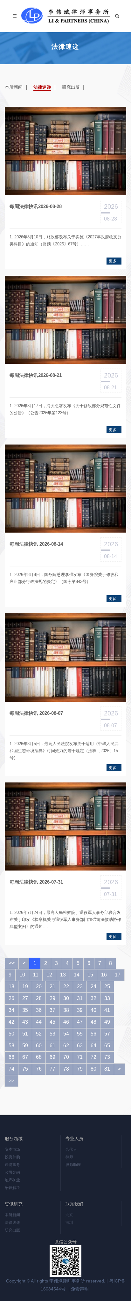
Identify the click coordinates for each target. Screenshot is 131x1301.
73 (107, 1057)
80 (93, 1069)
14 (76, 974)
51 (25, 1033)
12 (49, 974)
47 (80, 1022)
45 (52, 1022)
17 (118, 974)
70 (66, 1057)
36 (39, 1010)
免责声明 (80, 1288)
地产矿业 (12, 1180)
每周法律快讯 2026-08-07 (36, 713)
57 (107, 1033)
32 (93, 998)
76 (39, 1069)
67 (25, 1057)
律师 (69, 1157)
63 (80, 1045)
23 (80, 986)
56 (93, 1033)
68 (39, 1057)
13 (63, 974)
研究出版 (71, 87)
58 (11, 1045)
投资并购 (12, 1157)
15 (90, 974)
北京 (69, 1215)
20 (39, 986)
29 (52, 998)
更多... (114, 261)
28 (39, 998)
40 (93, 1010)
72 (93, 1057)
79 (80, 1069)
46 (66, 1022)
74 (11, 1069)
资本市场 (12, 1149)
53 (52, 1033)
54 (66, 1033)
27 (25, 998)
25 (107, 986)
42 (11, 1022)
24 (93, 986)
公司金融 (12, 1172)
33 (107, 998)
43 (25, 1022)
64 (93, 1045)
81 (107, 1069)
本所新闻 (14, 87)
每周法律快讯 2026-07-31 (36, 882)
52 (39, 1033)
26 (11, 998)
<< (12, 963)
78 (66, 1069)
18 (11, 986)
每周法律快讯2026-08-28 (36, 206)
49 (107, 1022)
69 (52, 1057)
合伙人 (71, 1149)
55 (80, 1033)
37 (52, 1010)
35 (25, 1010)
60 (39, 1045)
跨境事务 (12, 1165)
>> (11, 1080)
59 (25, 1045)
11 (35, 974)
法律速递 (42, 87)
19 (25, 986)
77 (52, 1069)
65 (107, 1045)
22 (66, 986)
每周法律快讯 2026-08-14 (36, 544)
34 (11, 1010)
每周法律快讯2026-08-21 (36, 375)
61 (52, 1045)
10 (22, 974)
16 (104, 974)
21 (52, 986)
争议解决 (12, 1187)
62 (66, 1045)
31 (80, 998)
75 (25, 1069)
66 (11, 1057)
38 (66, 1010)
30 (66, 998)
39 (80, 1010)
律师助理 (73, 1165)
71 (80, 1057)
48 (93, 1022)
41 (107, 1010)
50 (11, 1033)
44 (39, 1022)
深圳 (69, 1222)
